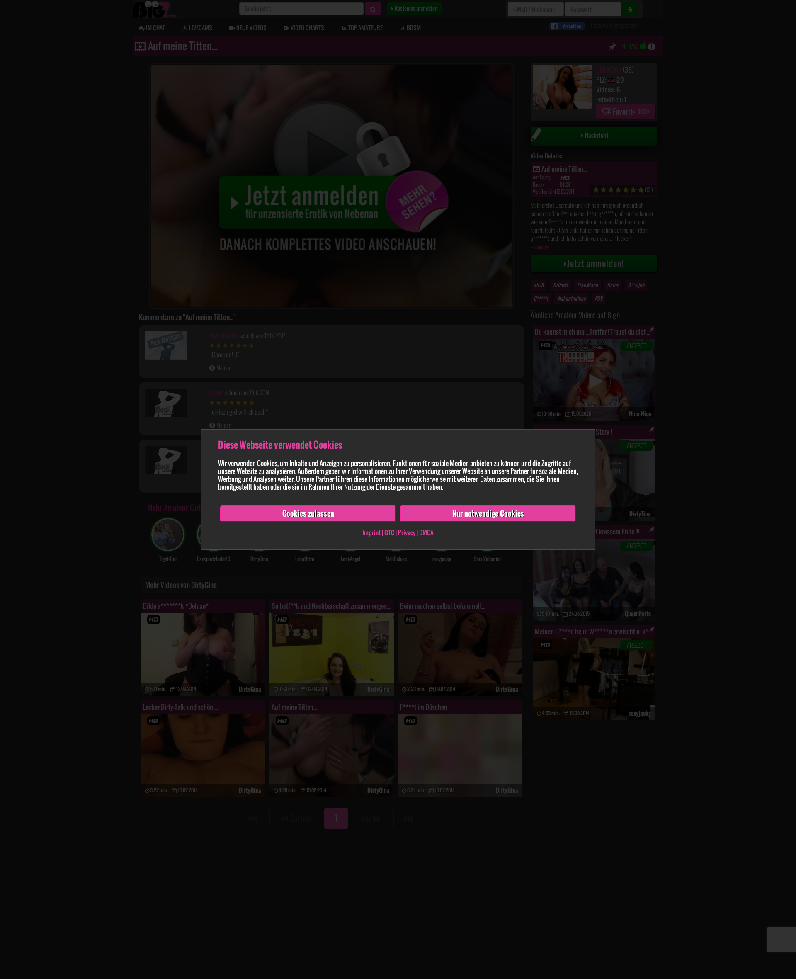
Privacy (406, 532)
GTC (389, 532)
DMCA (426, 532)
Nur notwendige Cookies (488, 513)
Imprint (371, 532)
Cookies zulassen (308, 513)
